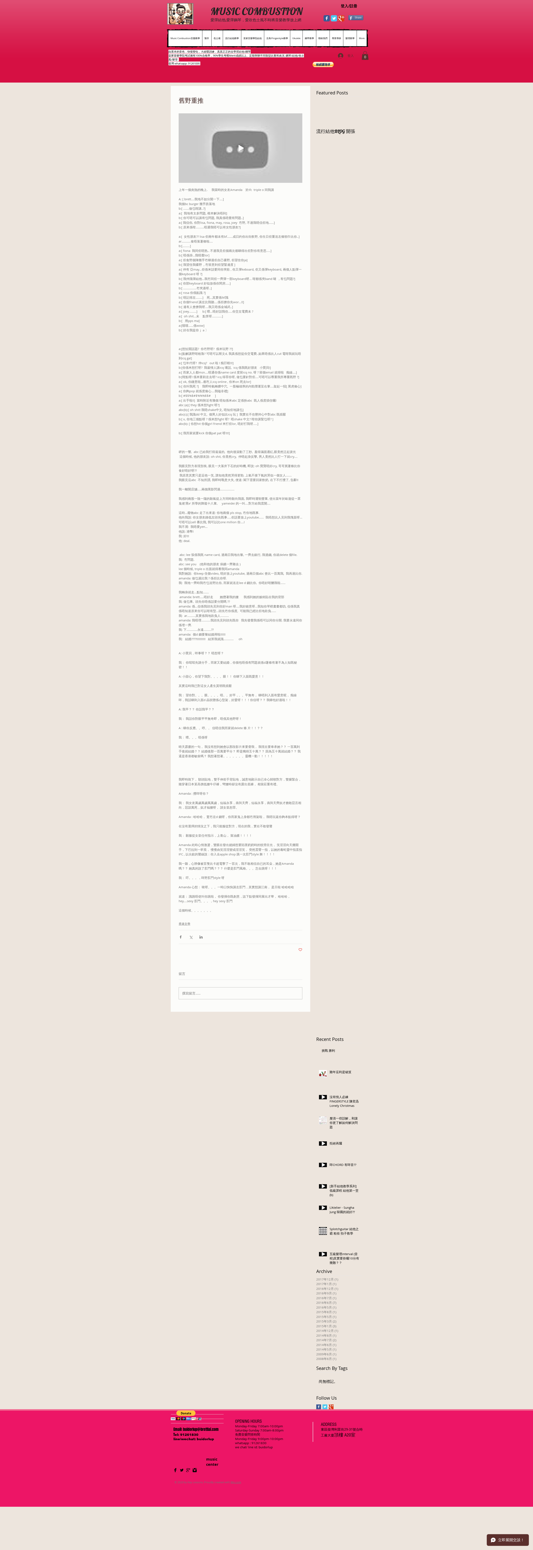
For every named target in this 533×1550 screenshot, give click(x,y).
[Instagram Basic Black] (195, 1470)
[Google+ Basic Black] (188, 1470)
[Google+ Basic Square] (331, 1406)
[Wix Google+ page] (341, 18)
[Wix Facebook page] (327, 18)
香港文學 (184, 924)
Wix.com (235, 1482)
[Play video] (240, 148)
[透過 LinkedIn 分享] (201, 937)
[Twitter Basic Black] (182, 1470)
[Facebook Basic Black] (175, 1470)
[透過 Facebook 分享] (181, 937)
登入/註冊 (349, 6)
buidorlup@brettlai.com (201, 1429)
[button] (365, 55)
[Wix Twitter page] (334, 18)
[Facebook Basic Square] (318, 1406)
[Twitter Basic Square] (325, 1406)
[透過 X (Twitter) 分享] (191, 937)
